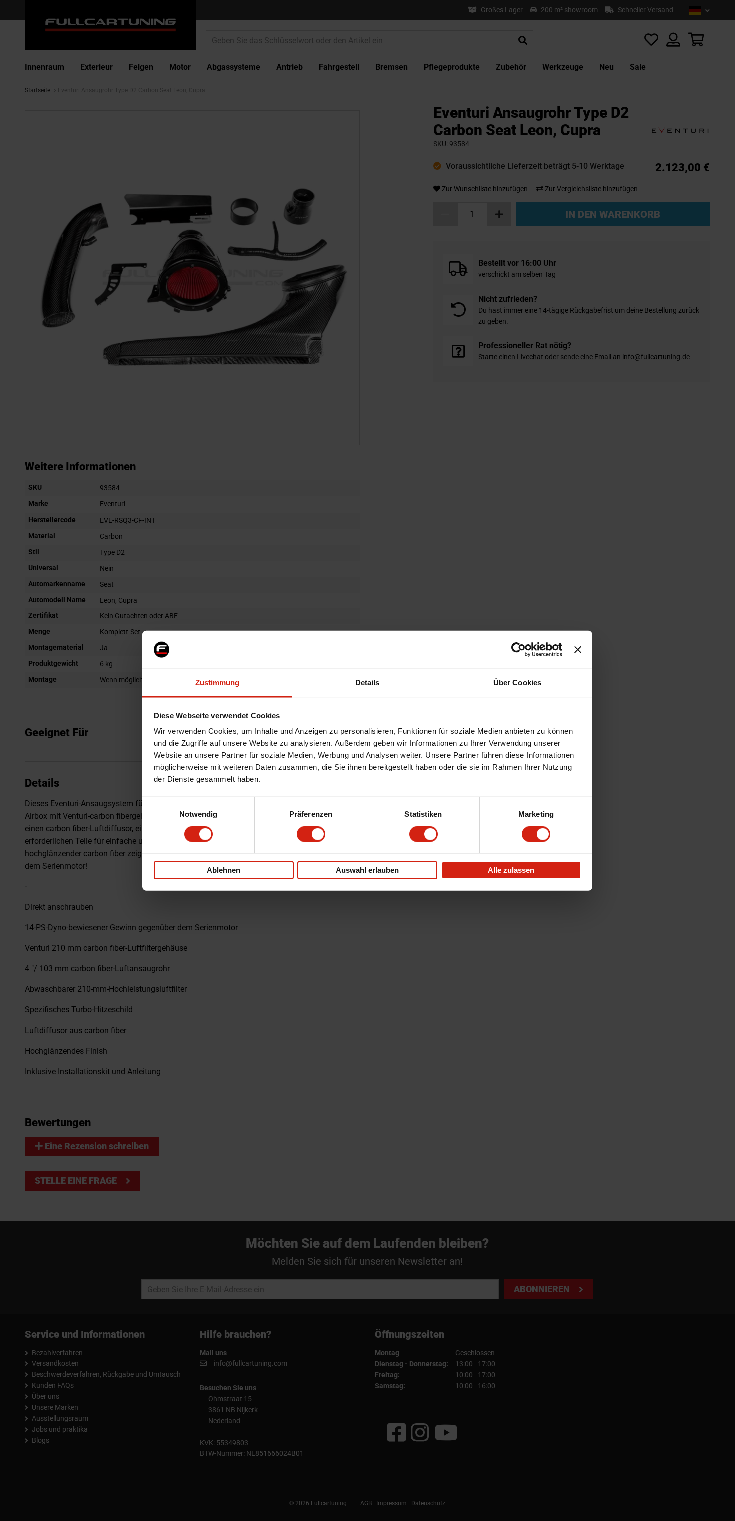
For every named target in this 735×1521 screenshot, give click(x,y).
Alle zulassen (511, 870)
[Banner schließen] (578, 649)
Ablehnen (223, 870)
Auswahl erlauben (367, 870)
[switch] (311, 834)
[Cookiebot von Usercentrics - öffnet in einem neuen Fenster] (518, 649)
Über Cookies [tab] (518, 682)
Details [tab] (368, 682)
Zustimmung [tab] (218, 682)
